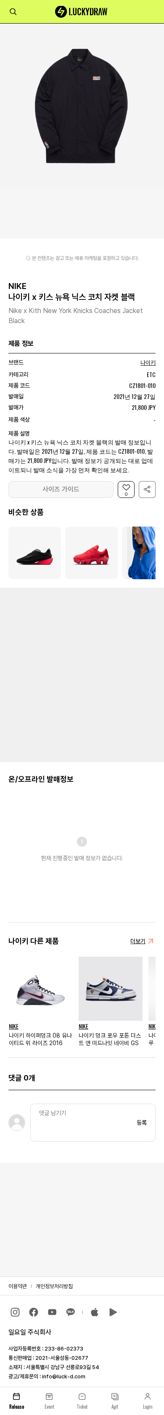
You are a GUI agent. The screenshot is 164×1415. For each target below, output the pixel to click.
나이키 (148, 362)
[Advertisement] (82, 674)
